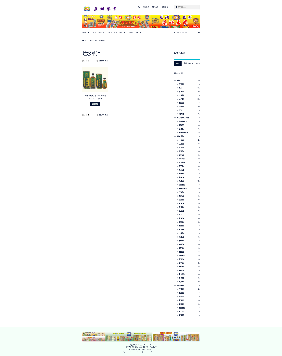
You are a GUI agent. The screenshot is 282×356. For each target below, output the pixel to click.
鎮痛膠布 (182, 308)
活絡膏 (181, 296)
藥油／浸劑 (97, 32)
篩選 (177, 63)
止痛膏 (181, 293)
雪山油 (181, 259)
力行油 (181, 155)
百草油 (181, 203)
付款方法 (164, 7)
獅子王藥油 (183, 188)
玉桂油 (181, 192)
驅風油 (181, 270)
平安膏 (181, 289)
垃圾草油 (182, 162)
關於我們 (155, 7)
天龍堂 (181, 84)
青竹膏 (181, 311)
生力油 (181, 196)
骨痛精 (181, 278)
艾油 (180, 214)
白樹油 (181, 200)
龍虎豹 (181, 114)
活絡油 (181, 181)
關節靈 (181, 252)
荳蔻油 (181, 218)
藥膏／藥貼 (133, 32)
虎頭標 (181, 95)
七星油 (181, 140)
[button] (93, 334)
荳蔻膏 (181, 300)
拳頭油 (181, 173)
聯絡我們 (146, 7)
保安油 (181, 151)
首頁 (86, 40)
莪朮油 (181, 222)
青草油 (181, 267)
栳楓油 (181, 177)
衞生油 (181, 237)
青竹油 (181, 263)
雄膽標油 (182, 255)
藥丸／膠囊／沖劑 (115, 32)
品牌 (84, 32)
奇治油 (181, 166)
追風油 (181, 244)
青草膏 (181, 315)
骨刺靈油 (182, 274)
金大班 (181, 99)
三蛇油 (181, 144)
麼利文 (181, 110)
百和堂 (181, 92)
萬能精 (181, 229)
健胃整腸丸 (183, 121)
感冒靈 (181, 125)
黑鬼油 (181, 282)
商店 (138, 7)
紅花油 (181, 211)
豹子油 (181, 241)
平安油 (181, 170)
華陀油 (181, 226)
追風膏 (181, 304)
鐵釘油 (181, 248)
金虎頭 (181, 106)
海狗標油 (182, 185)
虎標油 (181, 233)
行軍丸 (181, 129)
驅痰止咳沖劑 (183, 133)
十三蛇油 (182, 158)
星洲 (180, 88)
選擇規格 (95, 104)
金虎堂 (181, 103)
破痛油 (181, 207)
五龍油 (181, 147)
